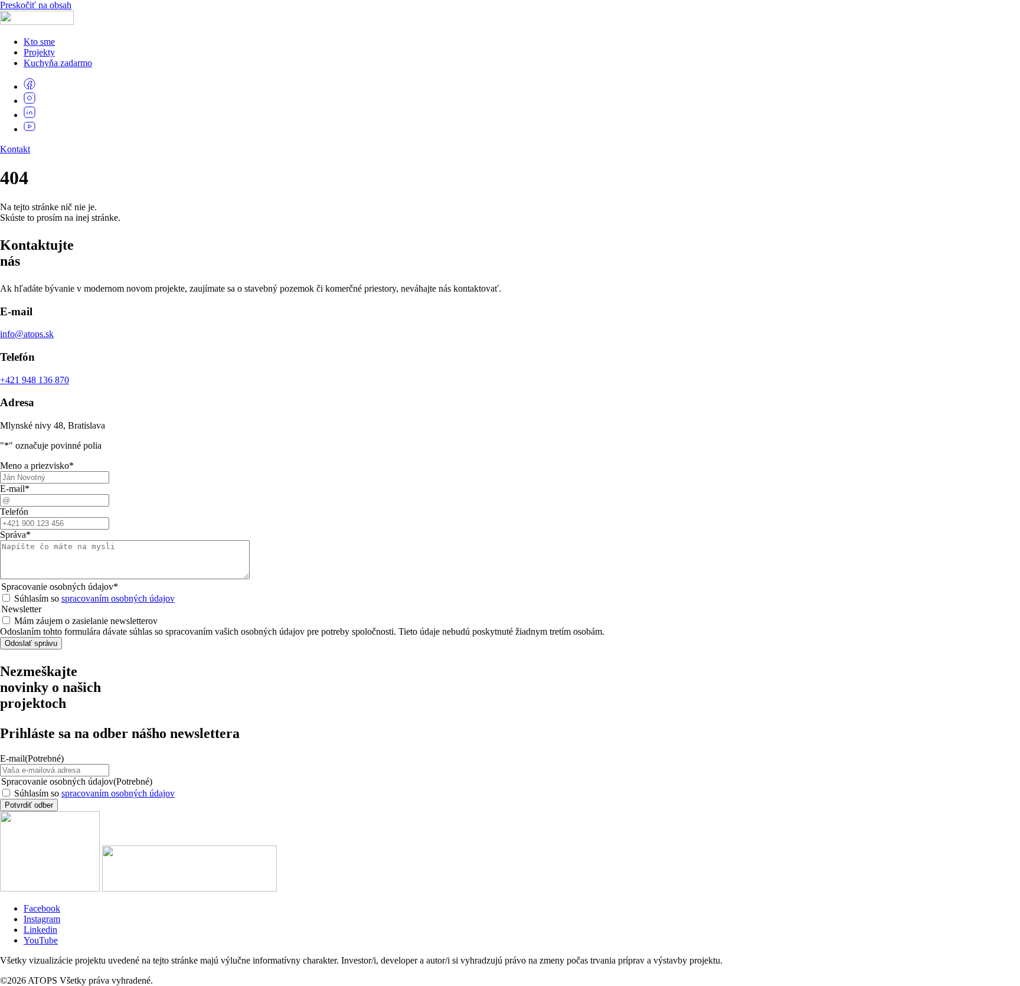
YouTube (41, 940)
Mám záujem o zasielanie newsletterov (86, 621)
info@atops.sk (27, 334)
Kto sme (39, 42)
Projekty (39, 52)
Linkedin (40, 930)
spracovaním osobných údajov (118, 598)
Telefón (14, 512)
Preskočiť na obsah (35, 5)
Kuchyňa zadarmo (58, 63)
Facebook (42, 908)
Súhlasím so (94, 598)
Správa (15, 535)
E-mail (15, 489)
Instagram (42, 919)
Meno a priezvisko (37, 466)
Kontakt (15, 149)
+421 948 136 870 (34, 380)
